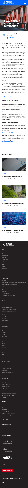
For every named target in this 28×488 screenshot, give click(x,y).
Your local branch (5, 255)
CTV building (4, 336)
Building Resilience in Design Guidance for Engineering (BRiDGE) (14, 282)
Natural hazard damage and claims (8, 366)
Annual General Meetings (6, 415)
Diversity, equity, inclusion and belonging (9, 284)
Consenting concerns (6, 361)
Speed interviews (5, 320)
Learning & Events (6, 305)
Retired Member (5, 259)
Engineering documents (6, 390)
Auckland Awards (5, 313)
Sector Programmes (5, 297)
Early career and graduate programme (9, 309)
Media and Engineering (6, 374)
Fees (3, 252)
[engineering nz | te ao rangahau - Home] (8, 2)
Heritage (3, 343)
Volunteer (4, 257)
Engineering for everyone (6, 368)
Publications (4, 370)
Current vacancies (5, 273)
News (3, 350)
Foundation (4, 291)
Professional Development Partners (8, 295)
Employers (4, 261)
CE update (4, 332)
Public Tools (5, 358)
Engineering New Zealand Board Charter (9, 413)
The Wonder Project (5, 300)
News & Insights (5, 326)
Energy (3, 339)
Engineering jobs (5, 388)
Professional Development (7, 307)
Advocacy (4, 280)
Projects (3, 352)
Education (4, 338)
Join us (3, 249)
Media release (4, 349)
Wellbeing (4, 397)
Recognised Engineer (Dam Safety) (8, 395)
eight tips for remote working (18, 56)
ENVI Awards (4, 314)
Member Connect (5, 316)
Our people (4, 407)
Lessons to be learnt (6, 293)
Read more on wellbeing (7, 96)
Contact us (5, 419)
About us (3, 270)
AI (2, 330)
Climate (3, 334)
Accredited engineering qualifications (9, 393)
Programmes (5, 278)
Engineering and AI (5, 286)
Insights (3, 345)
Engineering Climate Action (7, 288)
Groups (3, 253)
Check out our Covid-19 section (9, 132)
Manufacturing (4, 347)
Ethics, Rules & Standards (6, 384)
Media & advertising (6, 424)
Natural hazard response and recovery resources (11, 391)
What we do (4, 404)
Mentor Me (4, 318)
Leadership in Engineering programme (9, 311)
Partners (3, 266)
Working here (4, 272)
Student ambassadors (6, 298)
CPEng (3, 264)
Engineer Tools (5, 378)
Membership (6, 146)
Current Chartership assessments (8, 382)
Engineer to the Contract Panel (7, 372)
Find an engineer (5, 363)
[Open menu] (24, 2)
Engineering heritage (5, 289)
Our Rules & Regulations (6, 405)
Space (3, 354)
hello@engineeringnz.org (7, 141)
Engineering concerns (6, 365)
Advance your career (6, 386)
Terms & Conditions (18, 478)
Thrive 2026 (4, 322)
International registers (6, 262)
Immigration (4, 268)
